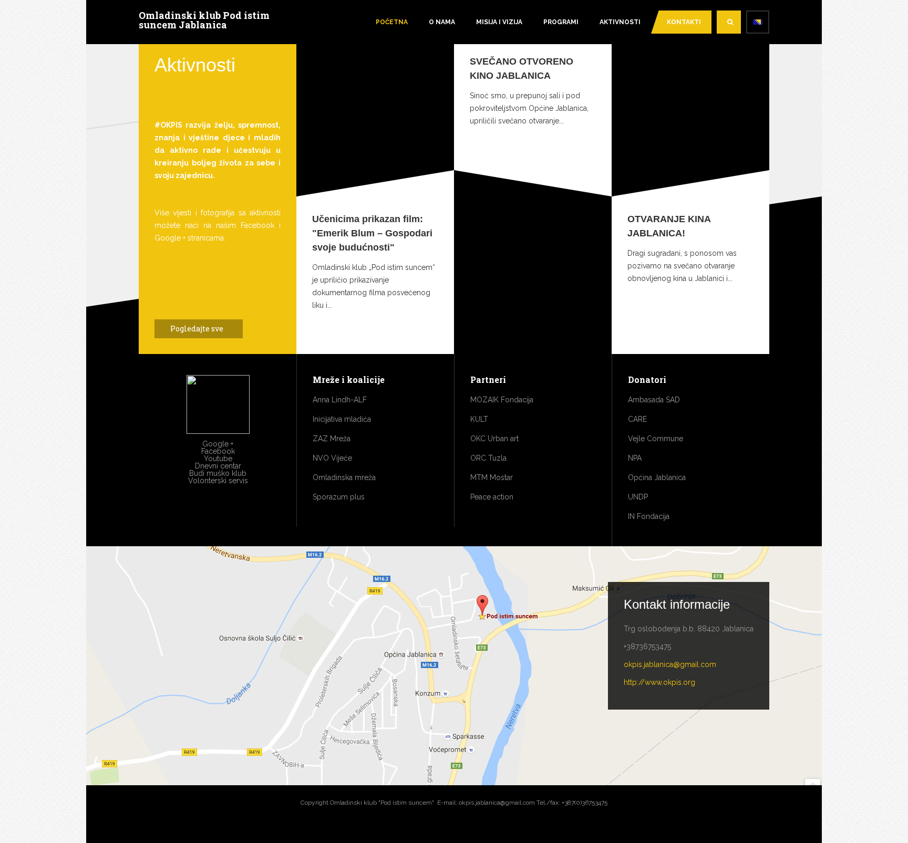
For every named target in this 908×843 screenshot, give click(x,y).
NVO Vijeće (332, 458)
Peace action (491, 497)
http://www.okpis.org (659, 682)
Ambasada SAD (654, 400)
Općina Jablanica (657, 477)
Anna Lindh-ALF (340, 400)
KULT (479, 419)
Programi (561, 22)
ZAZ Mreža (331, 438)
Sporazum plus (339, 497)
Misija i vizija (499, 22)
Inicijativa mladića (342, 419)
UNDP (638, 497)
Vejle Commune (655, 438)
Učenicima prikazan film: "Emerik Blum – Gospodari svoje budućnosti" (372, 233)
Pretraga (729, 22)
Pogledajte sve (197, 329)
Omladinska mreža (344, 477)
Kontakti (684, 22)
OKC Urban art (494, 438)
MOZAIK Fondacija (501, 400)
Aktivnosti (620, 22)
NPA (635, 458)
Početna (392, 22)
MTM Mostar (491, 477)
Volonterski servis (218, 480)
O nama (442, 22)
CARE (637, 419)
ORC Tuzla (488, 458)
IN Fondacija (648, 516)
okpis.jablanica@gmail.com (670, 664)
